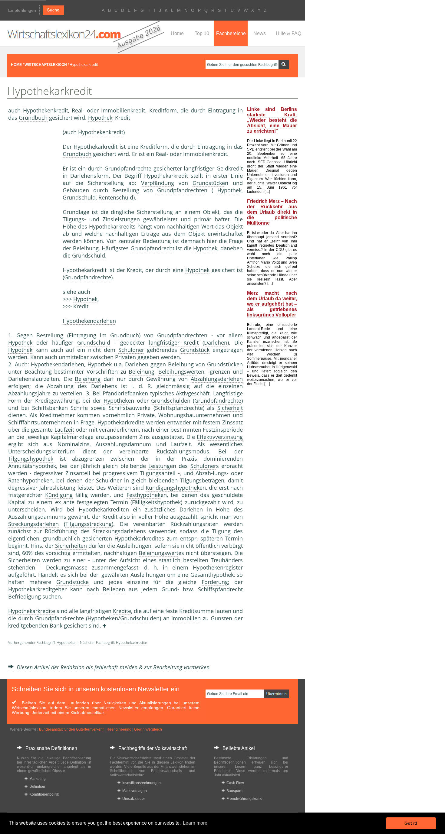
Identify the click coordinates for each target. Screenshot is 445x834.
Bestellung (125, 190)
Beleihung (86, 248)
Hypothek (100, 117)
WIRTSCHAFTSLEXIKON (46, 65)
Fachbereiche (231, 33)
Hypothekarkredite (120, 422)
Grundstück (194, 349)
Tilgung (221, 531)
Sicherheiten (71, 545)
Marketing (37, 779)
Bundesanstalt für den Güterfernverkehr (71, 729)
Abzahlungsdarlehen (217, 378)
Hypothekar (66, 642)
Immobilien (186, 618)
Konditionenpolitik (43, 794)
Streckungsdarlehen (33, 523)
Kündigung (59, 494)
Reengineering (119, 729)
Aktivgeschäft (192, 393)
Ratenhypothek (27, 480)
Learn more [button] (195, 823)
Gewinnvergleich (148, 729)
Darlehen (215, 342)
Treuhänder (225, 560)
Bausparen (235, 791)
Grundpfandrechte (127, 168)
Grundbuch (33, 117)
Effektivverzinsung (220, 436)
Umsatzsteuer (132, 799)
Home (177, 33)
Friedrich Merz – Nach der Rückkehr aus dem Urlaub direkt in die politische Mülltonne (272, 212)
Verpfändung (157, 183)
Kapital (17, 502)
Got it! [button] (410, 823)
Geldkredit (229, 168)
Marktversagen (133, 791)
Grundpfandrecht (152, 248)
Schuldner (131, 349)
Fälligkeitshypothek (156, 502)
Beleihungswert (178, 371)
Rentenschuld (115, 197)
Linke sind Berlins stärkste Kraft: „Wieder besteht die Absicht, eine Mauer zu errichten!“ (272, 120)
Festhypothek (143, 494)
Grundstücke (209, 183)
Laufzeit (64, 429)
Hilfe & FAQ (288, 33)
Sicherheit (230, 407)
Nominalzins (74, 444)
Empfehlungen (22, 10)
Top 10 (202, 33)
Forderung (215, 582)
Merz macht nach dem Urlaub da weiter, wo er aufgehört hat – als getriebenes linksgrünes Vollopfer (272, 303)
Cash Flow (234, 783)
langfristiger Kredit (174, 342)
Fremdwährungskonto (243, 799)
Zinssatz (232, 422)
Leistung (159, 465)
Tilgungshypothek (30, 458)
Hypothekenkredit (45, 110)
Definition (36, 786)
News (259, 33)
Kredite (122, 611)
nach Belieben (106, 589)
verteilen (71, 393)
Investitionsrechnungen (140, 783)
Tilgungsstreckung (88, 523)
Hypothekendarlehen (89, 320)
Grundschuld (79, 197)
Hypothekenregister (218, 567)
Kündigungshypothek (172, 487)
